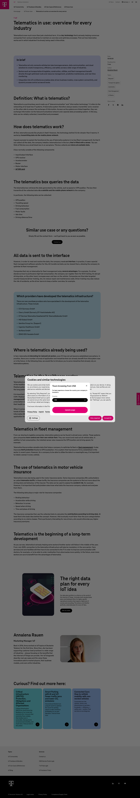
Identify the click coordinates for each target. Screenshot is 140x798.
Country (54, 396)
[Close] (86, 386)
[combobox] (70, 400)
